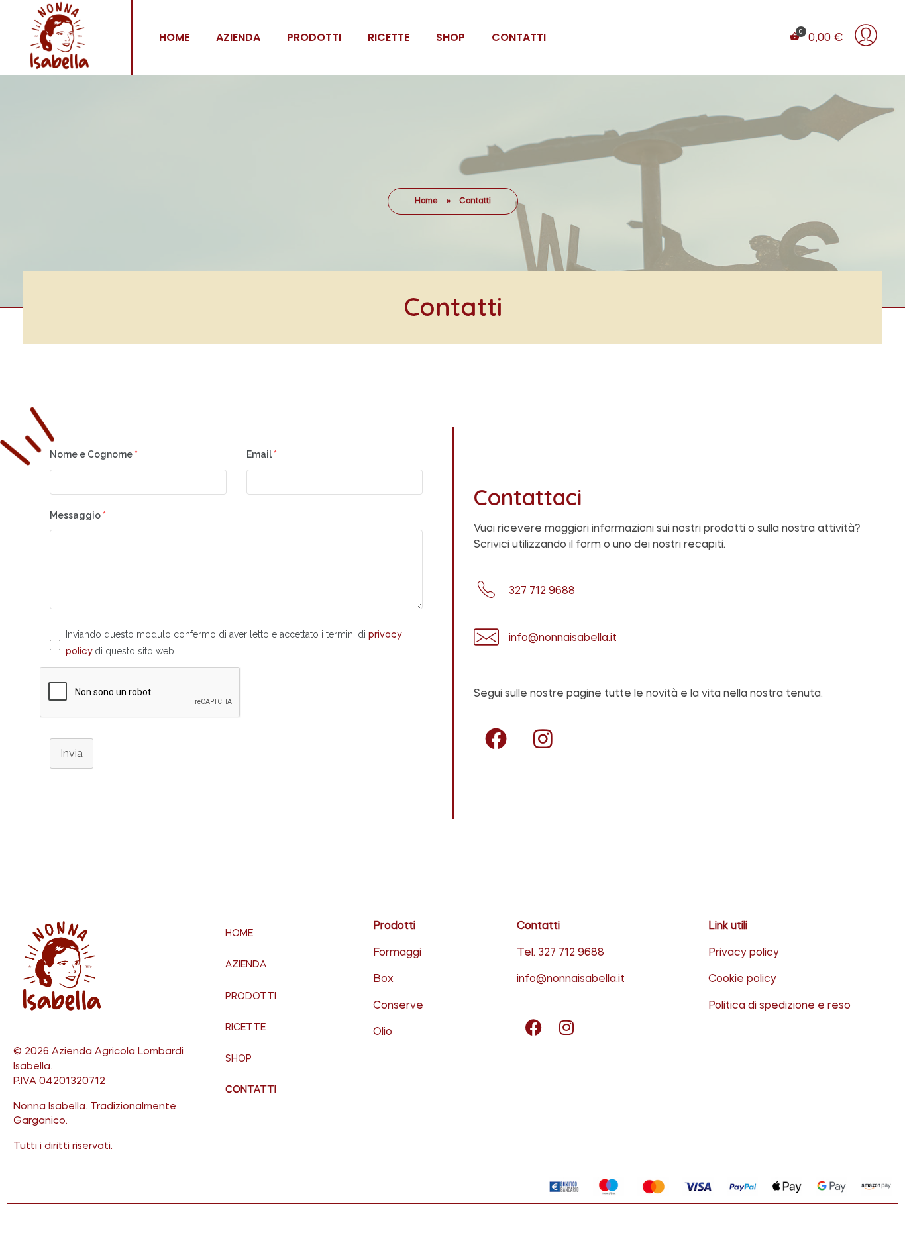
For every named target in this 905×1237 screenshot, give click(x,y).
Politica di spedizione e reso (779, 1006)
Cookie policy (742, 979)
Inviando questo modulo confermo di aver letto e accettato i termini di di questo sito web (233, 642)
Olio (382, 1032)
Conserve (398, 1006)
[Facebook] (495, 738)
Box (383, 979)
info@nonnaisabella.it (571, 979)
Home (426, 201)
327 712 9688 (571, 953)
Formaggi (397, 953)
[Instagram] (542, 738)
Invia (71, 753)
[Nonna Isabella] (67, 35)
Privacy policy (743, 953)
